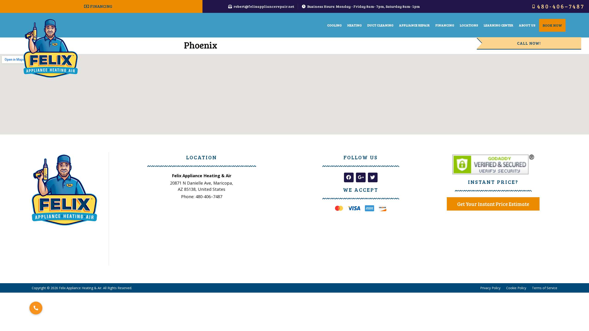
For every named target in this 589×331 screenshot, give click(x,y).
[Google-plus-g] (361, 177)
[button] (35, 308)
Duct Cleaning (380, 25)
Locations (469, 25)
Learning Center (498, 25)
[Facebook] (349, 177)
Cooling (334, 25)
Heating (354, 25)
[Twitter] (373, 177)
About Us (527, 25)
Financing (444, 25)
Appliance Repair (414, 25)
